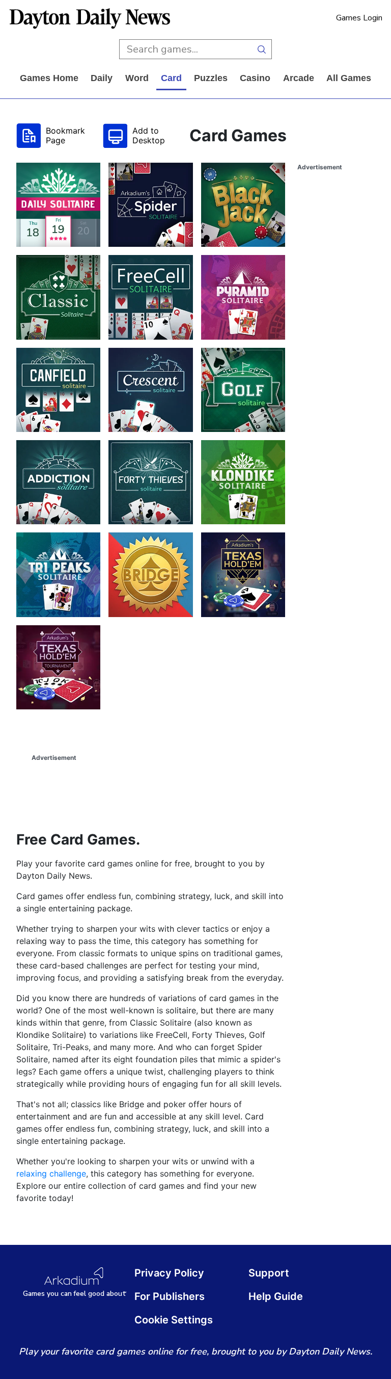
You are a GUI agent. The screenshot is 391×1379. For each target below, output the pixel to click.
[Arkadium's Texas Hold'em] (243, 574)
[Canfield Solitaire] (58, 390)
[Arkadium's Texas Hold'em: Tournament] (58, 667)
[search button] (262, 49)
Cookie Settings (173, 1320)
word (137, 78)
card (171, 78)
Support (268, 1273)
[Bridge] (150, 574)
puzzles (211, 78)
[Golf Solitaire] (243, 390)
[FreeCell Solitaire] (150, 297)
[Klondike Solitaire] (243, 482)
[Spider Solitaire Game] (150, 205)
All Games (348, 78)
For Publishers (169, 1296)
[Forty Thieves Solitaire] (150, 482)
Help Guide (275, 1296)
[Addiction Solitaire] (58, 482)
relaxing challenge (51, 1173)
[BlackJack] (243, 205)
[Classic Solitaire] (58, 297)
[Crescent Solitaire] (150, 390)
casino (255, 78)
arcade (298, 78)
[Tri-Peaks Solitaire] (58, 574)
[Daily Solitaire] (58, 205)
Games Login (359, 17)
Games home (49, 78)
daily (102, 78)
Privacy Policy (169, 1273)
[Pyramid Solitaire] (243, 297)
